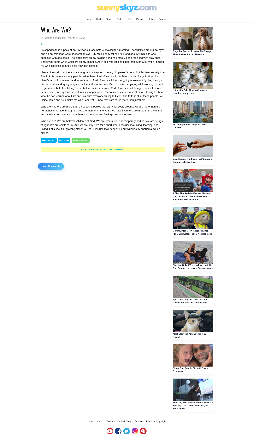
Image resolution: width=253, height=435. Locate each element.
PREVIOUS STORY (48, 140)
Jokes (152, 19)
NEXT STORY (64, 140)
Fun (130, 19)
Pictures (140, 19)
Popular (162, 19)
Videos (120, 19)
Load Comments (51, 166)
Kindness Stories (104, 19)
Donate (139, 421)
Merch (100, 421)
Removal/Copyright (156, 421)
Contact (111, 421)
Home (90, 421)
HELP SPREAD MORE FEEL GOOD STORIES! (103, 149)
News (89, 19)
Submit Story (124, 421)
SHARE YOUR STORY (80, 140)
